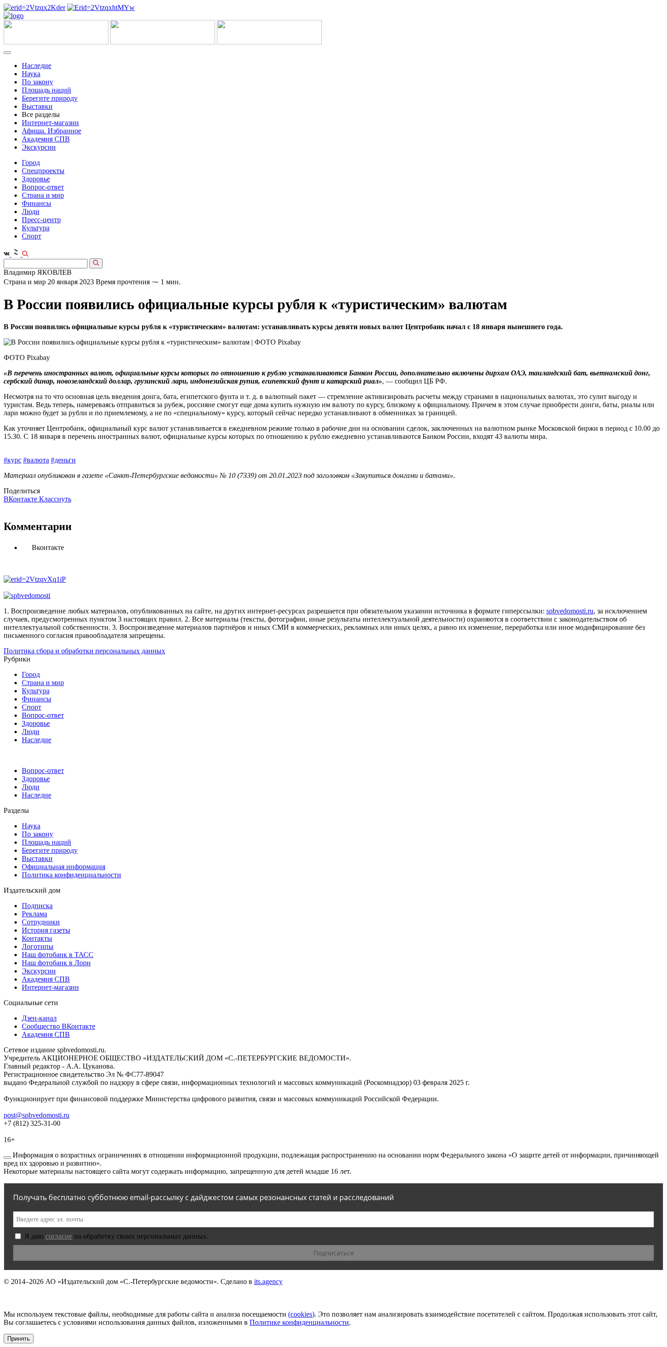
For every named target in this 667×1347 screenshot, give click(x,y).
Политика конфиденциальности (71, 875)
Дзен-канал (39, 1018)
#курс (12, 460)
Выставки (37, 106)
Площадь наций (46, 90)
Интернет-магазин (50, 122)
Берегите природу (50, 98)
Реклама (34, 914)
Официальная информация (63, 866)
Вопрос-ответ (43, 187)
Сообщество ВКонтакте (58, 1026)
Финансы (36, 203)
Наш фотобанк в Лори (56, 963)
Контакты (37, 938)
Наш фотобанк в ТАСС (57, 954)
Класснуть (55, 499)
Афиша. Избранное (51, 131)
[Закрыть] (7, 1157)
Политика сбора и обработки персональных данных (84, 651)
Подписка (37, 905)
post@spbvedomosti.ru (36, 1115)
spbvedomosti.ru (569, 611)
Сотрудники (41, 922)
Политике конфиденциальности (299, 1322)
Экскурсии (39, 147)
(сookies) (301, 1314)
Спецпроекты (43, 171)
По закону (37, 82)
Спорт (31, 236)
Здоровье (36, 179)
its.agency (268, 1281)
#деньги (63, 460)
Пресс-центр (41, 220)
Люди (30, 211)
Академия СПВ (46, 139)
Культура (35, 228)
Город (31, 162)
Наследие (36, 65)
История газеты (46, 930)
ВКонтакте (21, 499)
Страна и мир (43, 195)
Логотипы (38, 946)
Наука (31, 74)
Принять (18, 1338)
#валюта (36, 460)
